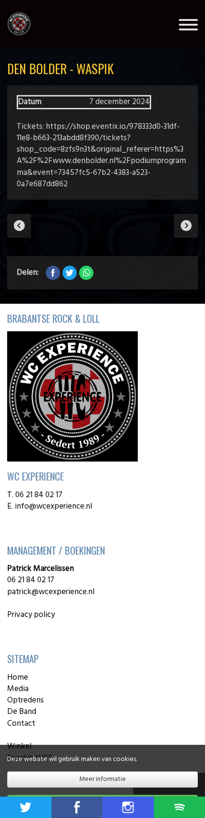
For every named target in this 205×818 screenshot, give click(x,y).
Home (17, 677)
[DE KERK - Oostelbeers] (19, 226)
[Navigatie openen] (188, 26)
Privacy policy (31, 614)
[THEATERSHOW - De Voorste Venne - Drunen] (186, 226)
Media (18, 689)
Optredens (25, 700)
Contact (21, 723)
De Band (21, 711)
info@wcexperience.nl (54, 506)
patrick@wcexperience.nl (50, 592)
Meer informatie (102, 779)
